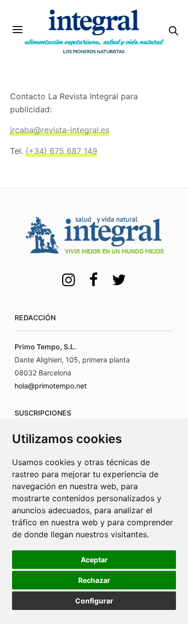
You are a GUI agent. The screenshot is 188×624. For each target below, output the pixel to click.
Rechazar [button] (94, 580)
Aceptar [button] (94, 559)
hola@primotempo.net (51, 385)
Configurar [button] (94, 600)
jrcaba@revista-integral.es (59, 130)
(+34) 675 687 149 (61, 151)
